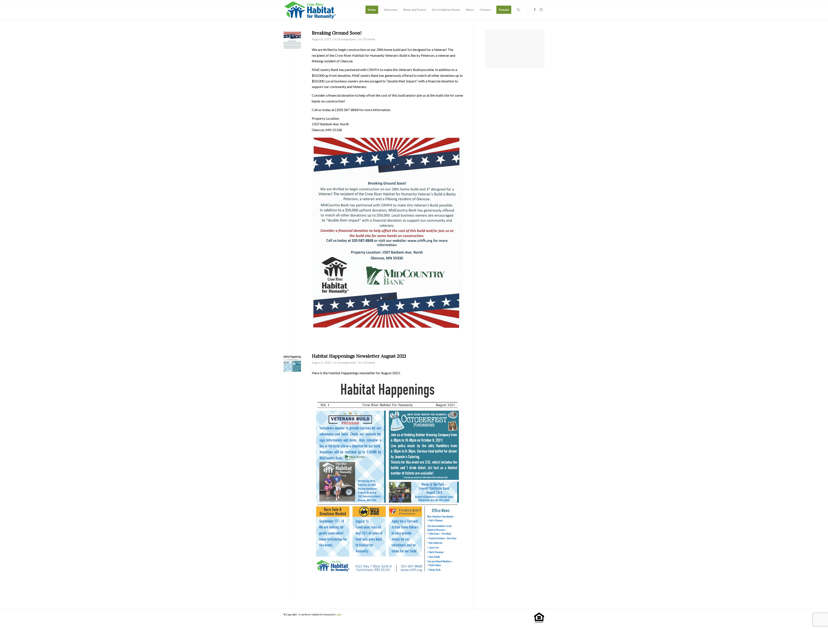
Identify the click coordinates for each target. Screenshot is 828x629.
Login (339, 614)
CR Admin (369, 39)
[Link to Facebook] (535, 9)
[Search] (518, 9)
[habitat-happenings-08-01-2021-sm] (292, 363)
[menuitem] (372, 9)
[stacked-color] (310, 9)
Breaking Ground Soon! (337, 33)
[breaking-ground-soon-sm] (292, 40)
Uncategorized (346, 39)
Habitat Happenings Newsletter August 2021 (359, 356)
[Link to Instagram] (541, 9)
